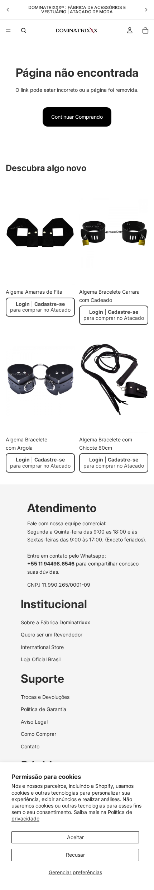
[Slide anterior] (8, 10)
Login (23, 304)
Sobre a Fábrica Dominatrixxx (55, 622)
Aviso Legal (34, 722)
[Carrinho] (145, 30)
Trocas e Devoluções (45, 697)
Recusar (75, 855)
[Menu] (8, 30)
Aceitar (75, 837)
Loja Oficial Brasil (41, 659)
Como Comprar (38, 734)
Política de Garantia (43, 709)
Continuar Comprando (77, 117)
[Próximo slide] (146, 10)
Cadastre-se (49, 304)
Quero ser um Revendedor (51, 634)
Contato (30, 746)
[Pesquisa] (24, 30)
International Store (42, 647)
